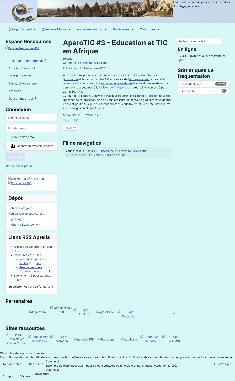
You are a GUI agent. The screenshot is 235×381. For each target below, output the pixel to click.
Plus (80, 91)
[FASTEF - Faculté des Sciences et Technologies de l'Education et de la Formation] (84, 311)
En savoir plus (223, 364)
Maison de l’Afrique (111, 87)
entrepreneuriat (139, 79)
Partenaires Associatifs (93, 62)
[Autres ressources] (105, 29)
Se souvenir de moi (22, 137)
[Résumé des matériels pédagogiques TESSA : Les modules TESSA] (129, 338)
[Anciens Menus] (69, 29)
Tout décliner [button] (34, 364)
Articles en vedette (26, 246)
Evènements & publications (31, 275)
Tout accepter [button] (12, 364)
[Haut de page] (230, 376)
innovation (71, 79)
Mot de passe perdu (19, 166)
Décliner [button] (25, 376)
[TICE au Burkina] (151, 338)
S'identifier (15, 157)
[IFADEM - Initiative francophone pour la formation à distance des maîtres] (173, 338)
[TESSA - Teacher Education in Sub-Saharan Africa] (39, 311)
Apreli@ (152, 95)
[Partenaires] (132, 29)
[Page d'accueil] (34, 29)
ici (100, 108)
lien (38, 255)
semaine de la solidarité (116, 83)
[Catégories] (158, 29)
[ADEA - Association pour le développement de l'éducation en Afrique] (106, 311)
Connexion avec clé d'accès (34, 146)
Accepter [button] (8, 376)
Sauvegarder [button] (41, 374)
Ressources (21, 255)
